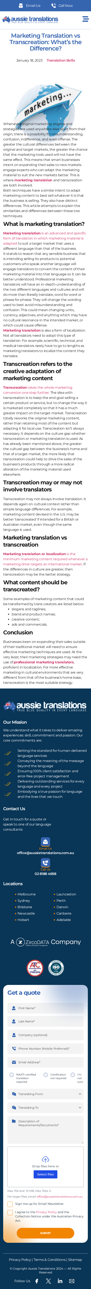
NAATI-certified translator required (26, 1078)
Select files (45, 1174)
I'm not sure (80, 1078)
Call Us (45, 869)
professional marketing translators (44, 662)
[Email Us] (45, 842)
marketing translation (33, 180)
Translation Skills (61, 60)
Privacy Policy (46, 1212)
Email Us (45, 848)
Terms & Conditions (49, 1260)
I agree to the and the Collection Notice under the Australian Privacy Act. (49, 1216)
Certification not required (58, 1076)
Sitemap (75, 1260)
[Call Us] (45, 863)
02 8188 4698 (45, 874)
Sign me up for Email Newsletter (39, 1204)
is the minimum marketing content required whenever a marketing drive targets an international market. (45, 559)
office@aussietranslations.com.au (45, 853)
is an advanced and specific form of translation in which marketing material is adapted (44, 238)
